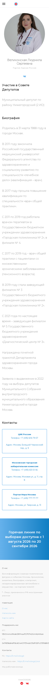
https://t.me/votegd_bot (28, 661)
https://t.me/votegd (15, 656)
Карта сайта (8, 618)
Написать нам (9, 613)
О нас (5, 608)
